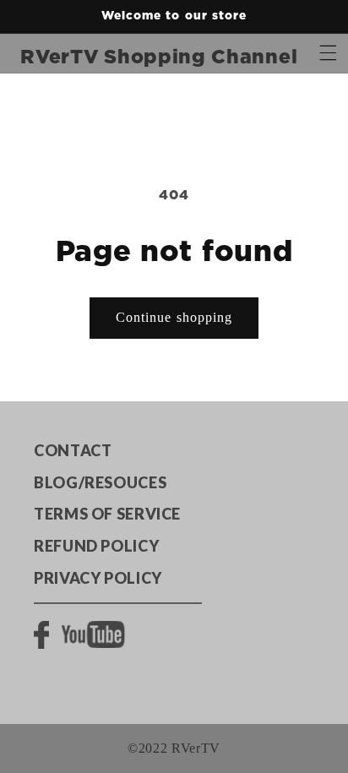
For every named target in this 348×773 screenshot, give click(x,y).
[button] (328, 53)
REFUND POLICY (96, 545)
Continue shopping (174, 317)
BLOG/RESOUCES (100, 482)
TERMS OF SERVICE (107, 513)
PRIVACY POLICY (98, 578)
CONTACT (72, 450)
